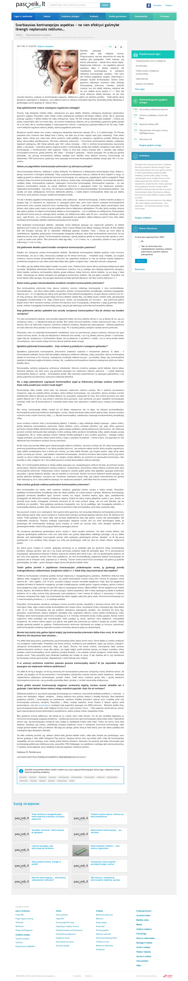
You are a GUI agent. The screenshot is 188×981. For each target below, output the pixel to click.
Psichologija (141, 934)
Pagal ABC (20, 915)
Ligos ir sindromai (23, 16)
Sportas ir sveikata (143, 957)
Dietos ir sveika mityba (145, 938)
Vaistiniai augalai (62, 946)
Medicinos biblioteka (104, 946)
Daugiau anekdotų (143, 218)
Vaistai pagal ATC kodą (65, 923)
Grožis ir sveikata (143, 947)
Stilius (138, 966)
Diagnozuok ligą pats (24, 930)
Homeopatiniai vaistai (65, 942)
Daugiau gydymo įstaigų (150, 145)
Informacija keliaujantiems (106, 938)
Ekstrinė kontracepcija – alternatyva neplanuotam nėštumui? (49, 879)
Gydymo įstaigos (22, 939)
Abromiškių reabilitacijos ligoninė (153, 110)
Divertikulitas (141, 65)
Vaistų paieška (62, 915)
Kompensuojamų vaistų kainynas (69, 930)
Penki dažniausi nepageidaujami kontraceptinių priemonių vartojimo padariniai (48, 816)
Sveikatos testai (102, 942)
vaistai (71, 781)
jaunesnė (52, 777)
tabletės (42, 781)
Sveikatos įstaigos (70, 16)
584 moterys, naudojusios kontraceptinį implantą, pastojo (105, 879)
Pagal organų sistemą (24, 919)
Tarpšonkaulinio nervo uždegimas (151, 60)
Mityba (139, 925)
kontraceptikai (76, 777)
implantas (42, 777)
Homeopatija (141, 16)
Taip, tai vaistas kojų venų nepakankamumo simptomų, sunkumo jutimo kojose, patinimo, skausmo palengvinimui (156, 250)
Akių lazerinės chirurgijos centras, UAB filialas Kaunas (153, 132)
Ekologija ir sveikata (144, 943)
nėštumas (100, 777)
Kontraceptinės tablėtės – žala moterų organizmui (105, 847)
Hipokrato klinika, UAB (148, 124)
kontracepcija (64, 777)
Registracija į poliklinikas (25, 946)
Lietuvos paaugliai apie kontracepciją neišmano (43, 847)
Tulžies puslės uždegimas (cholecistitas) (147, 72)
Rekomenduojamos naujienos (38, 35)
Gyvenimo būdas (143, 916)
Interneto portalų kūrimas (146, 976)
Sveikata (94, 16)
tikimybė (51, 781)
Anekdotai (100, 950)
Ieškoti (105, 5)
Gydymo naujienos (45, 46)
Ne (142, 241)
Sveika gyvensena (117, 16)
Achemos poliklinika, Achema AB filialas (153, 117)
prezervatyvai (44, 705)
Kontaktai (157, 6)
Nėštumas (20, 926)
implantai (32, 777)
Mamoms (99, 919)
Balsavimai (140, 269)
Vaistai (46, 16)
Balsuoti (141, 261)
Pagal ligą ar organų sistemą (67, 926)
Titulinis (19, 35)
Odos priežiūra (142, 961)
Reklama (169, 6)
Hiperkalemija (142, 78)
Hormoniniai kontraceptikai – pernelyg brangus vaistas (104, 863)
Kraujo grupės (101, 923)
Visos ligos (140, 89)
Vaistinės (19, 943)
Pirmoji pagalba (102, 930)
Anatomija (100, 926)
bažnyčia (23, 777)
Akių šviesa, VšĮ (145, 140)
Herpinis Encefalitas (145, 83)
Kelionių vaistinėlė (103, 934)
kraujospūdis (89, 777)
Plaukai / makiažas (143, 952)
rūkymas (33, 781)
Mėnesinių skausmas (104, 915)
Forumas (164, 16)
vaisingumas (62, 781)
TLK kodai (19, 923)
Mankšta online (142, 920)
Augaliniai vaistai (63, 938)
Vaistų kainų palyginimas (66, 934)
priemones (24, 781)
